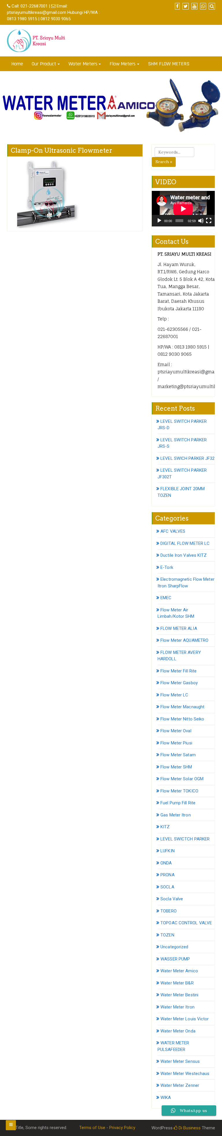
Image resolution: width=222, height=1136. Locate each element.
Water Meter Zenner (179, 1085)
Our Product (44, 63)
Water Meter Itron (177, 1007)
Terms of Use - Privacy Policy (107, 1127)
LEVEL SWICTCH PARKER (185, 839)
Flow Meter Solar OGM (182, 778)
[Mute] (201, 221)
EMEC (165, 597)
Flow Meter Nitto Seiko (182, 719)
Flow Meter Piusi (176, 743)
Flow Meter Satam (178, 754)
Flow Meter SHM (176, 767)
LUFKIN (167, 850)
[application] (183, 208)
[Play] (159, 221)
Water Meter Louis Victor (184, 1018)
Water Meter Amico (179, 970)
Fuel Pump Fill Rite (177, 802)
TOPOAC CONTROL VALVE (186, 922)
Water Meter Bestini (179, 994)
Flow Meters (123, 63)
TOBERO (168, 911)
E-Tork (166, 567)
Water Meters (83, 63)
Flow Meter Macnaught (182, 706)
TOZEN (167, 935)
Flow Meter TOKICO (179, 791)
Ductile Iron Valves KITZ (183, 555)
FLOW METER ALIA (178, 628)
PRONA (167, 874)
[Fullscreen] (209, 221)
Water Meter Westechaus (184, 1073)
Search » (164, 161)
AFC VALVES (172, 531)
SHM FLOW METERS (168, 63)
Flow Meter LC (174, 695)
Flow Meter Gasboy (179, 682)
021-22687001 (34, 6)
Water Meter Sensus (180, 1061)
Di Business (189, 1128)
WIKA (165, 1097)
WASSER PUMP (175, 959)
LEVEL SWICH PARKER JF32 (187, 458)
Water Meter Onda (177, 1031)
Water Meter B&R (177, 983)
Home (17, 63)
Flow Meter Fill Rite (178, 671)
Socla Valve (171, 898)
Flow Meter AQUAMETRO (184, 640)
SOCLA (167, 887)
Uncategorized (174, 946)
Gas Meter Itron (175, 815)
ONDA (166, 863)
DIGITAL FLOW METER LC (185, 543)
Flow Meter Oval (175, 730)
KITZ (165, 826)
